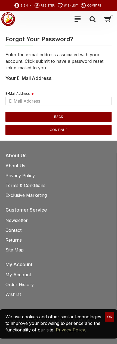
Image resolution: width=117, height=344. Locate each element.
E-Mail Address (17, 93)
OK (109, 317)
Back (58, 117)
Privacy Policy (70, 330)
